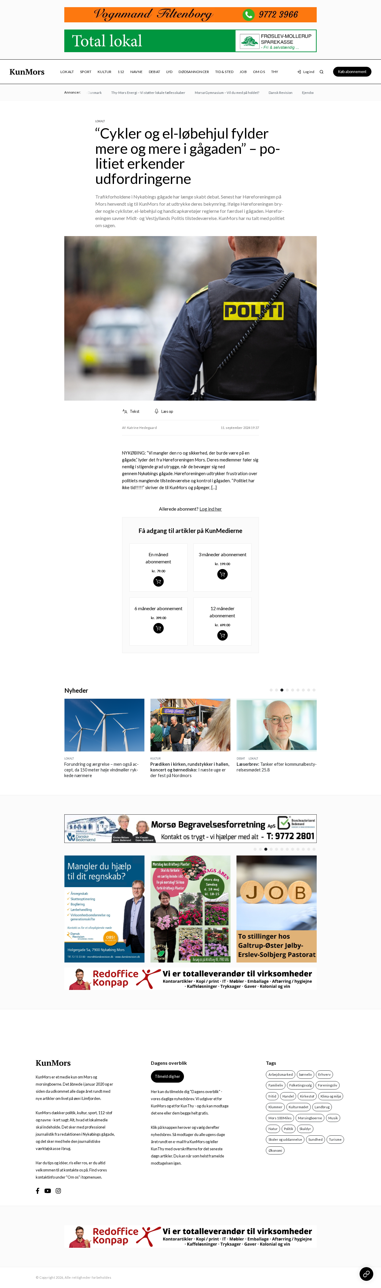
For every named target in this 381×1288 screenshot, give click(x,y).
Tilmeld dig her (167, 1076)
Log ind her (210, 509)
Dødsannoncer (194, 71)
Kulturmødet (298, 1107)
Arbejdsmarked (280, 1074)
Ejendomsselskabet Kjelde (311, 92)
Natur (273, 1129)
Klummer (275, 1107)
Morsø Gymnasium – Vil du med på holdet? (215, 92)
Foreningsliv (327, 1085)
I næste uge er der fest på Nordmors (189, 770)
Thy (274, 71)
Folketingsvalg (300, 1085)
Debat (154, 71)
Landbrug (322, 1107)
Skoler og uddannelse (285, 1139)
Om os (259, 71)
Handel (288, 1096)
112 (121, 71)
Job (243, 71)
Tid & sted (224, 71)
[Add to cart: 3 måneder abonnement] (222, 574)
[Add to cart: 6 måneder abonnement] (158, 628)
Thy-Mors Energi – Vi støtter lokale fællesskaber (137, 92)
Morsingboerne (310, 1118)
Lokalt (67, 71)
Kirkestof (307, 1096)
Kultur (104, 71)
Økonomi (275, 1150)
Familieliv (275, 1085)
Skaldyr (305, 1129)
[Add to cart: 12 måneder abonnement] (222, 635)
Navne (136, 71)
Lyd (169, 71)
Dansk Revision (269, 92)
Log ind (308, 72)
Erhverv (324, 1074)
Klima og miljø (331, 1096)
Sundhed (315, 1139)
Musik (333, 1118)
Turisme (335, 1139)
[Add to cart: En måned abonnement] (158, 581)
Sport (85, 71)
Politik (288, 1129)
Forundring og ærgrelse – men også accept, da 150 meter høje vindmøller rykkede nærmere (101, 770)
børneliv (305, 1074)
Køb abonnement (352, 71)
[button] (271, 690)
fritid (272, 1096)
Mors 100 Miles (280, 1118)
